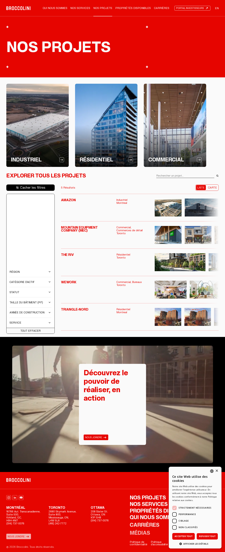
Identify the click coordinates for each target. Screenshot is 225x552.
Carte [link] (212, 187)
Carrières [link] (161, 8)
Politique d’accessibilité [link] (159, 543)
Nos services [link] (80, 8)
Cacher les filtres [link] (32, 187)
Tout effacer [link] (30, 330)
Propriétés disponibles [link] (133, 8)
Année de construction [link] (26, 312)
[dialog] (195, 507)
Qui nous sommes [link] (55, 8)
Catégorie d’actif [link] (22, 282)
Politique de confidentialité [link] (138, 543)
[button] (195, 543)
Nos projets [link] (102, 8)
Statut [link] (14, 292)
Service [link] (15, 322)
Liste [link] (201, 187)
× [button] (216, 471)
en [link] (217, 8)
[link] (18, 8)
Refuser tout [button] (207, 536)
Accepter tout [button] (183, 536)
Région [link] (14, 271)
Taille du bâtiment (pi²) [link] (26, 302)
